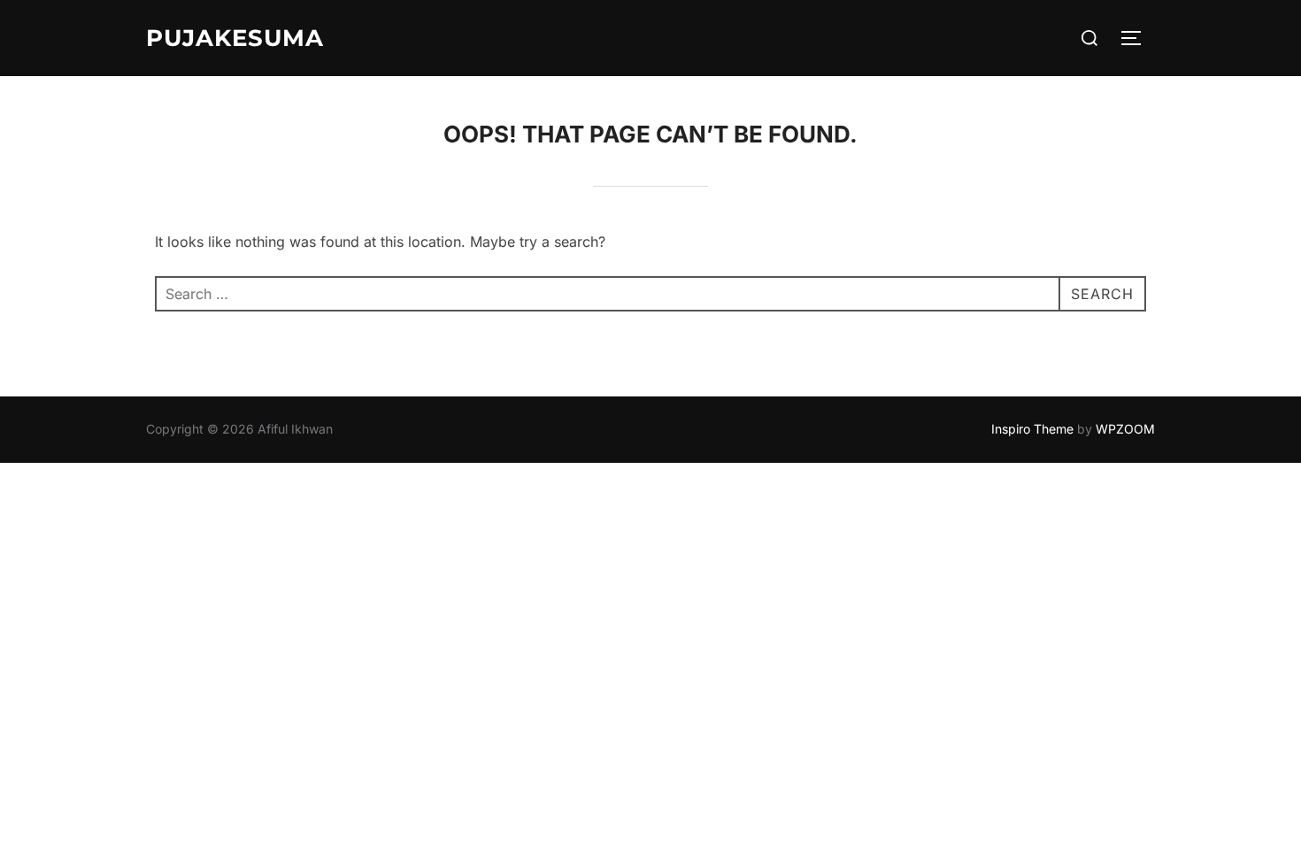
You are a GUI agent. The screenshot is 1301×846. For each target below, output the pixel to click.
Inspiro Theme (1032, 428)
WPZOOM (1125, 428)
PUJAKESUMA (235, 38)
